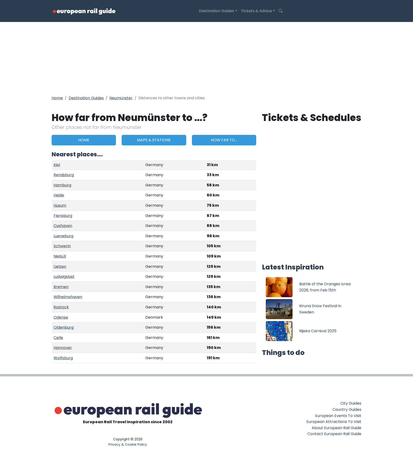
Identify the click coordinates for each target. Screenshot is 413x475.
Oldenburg (64, 327)
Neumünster (121, 98)
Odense (61, 317)
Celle (58, 337)
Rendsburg (64, 175)
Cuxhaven (63, 225)
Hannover (63, 347)
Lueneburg (63, 236)
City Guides (350, 403)
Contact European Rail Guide (334, 434)
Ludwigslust (64, 276)
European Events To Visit (338, 415)
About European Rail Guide (336, 428)
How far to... (224, 140)
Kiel (57, 165)
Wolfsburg (63, 358)
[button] (280, 11)
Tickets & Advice (256, 11)
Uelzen (60, 266)
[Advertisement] (206, 57)
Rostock (61, 307)
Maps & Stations (154, 140)
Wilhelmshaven (68, 297)
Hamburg (62, 185)
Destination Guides (216, 11)
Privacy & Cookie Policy (128, 444)
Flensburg (63, 215)
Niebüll (60, 256)
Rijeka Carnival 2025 (318, 331)
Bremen (61, 287)
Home (57, 98)
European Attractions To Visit (333, 421)
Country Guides (346, 409)
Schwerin (62, 246)
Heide (59, 195)
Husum (60, 205)
